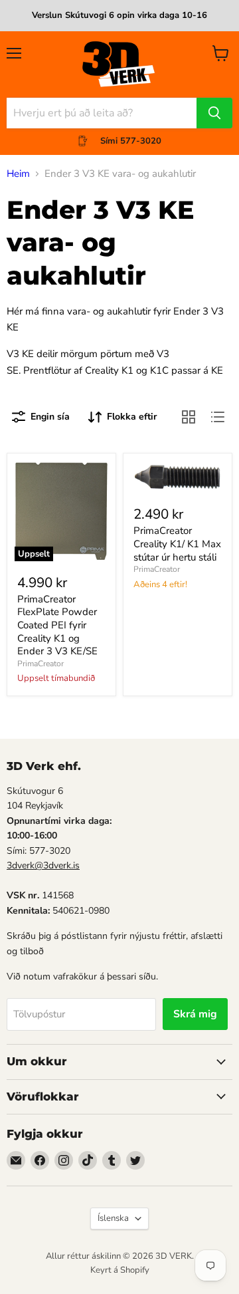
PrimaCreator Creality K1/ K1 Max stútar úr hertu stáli (177, 543)
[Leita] (214, 113)
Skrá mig (195, 1014)
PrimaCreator (40, 663)
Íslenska (113, 1218)
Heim (18, 174)
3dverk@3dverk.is (43, 865)
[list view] (217, 417)
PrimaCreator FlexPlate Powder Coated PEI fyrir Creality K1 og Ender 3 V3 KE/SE (57, 625)
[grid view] (188, 417)
